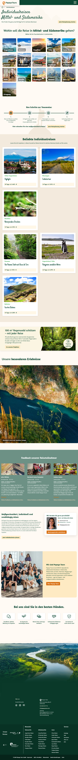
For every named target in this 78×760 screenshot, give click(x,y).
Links (63, 757)
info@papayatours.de (64, 525)
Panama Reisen (41, 748)
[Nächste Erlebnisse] (76, 404)
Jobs (65, 742)
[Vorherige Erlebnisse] (1, 404)
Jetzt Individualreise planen (11, 537)
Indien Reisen (55, 735)
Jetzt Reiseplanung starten (67, 22)
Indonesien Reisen (56, 737)
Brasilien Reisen (28, 737)
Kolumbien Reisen (29, 743)
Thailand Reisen (55, 750)
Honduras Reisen (42, 739)
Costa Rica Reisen (42, 733)
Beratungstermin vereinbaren (56, 532)
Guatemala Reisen (42, 737)
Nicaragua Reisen (42, 746)
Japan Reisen (54, 739)
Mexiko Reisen (41, 743)
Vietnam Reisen (55, 752)
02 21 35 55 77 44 (64, 520)
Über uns (17, 699)
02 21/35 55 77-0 (44, 706)
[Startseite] (2, 7)
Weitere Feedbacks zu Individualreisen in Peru (12, 500)
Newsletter (66, 737)
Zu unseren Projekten (12, 347)
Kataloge (66, 733)
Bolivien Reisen (28, 735)
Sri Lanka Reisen (55, 748)
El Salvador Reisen (42, 735)
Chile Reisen (28, 739)
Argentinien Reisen (29, 733)
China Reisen (55, 733)
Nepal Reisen (55, 746)
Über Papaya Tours (53, 584)
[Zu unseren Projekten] (58, 339)
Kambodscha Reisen (56, 741)
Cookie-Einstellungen (55, 757)
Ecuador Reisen (28, 741)
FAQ (65, 735)
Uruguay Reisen (28, 748)
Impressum (29, 757)
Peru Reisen (27, 746)
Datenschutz (46, 757)
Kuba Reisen (41, 741)
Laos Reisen (54, 743)
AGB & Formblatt (37, 757)
